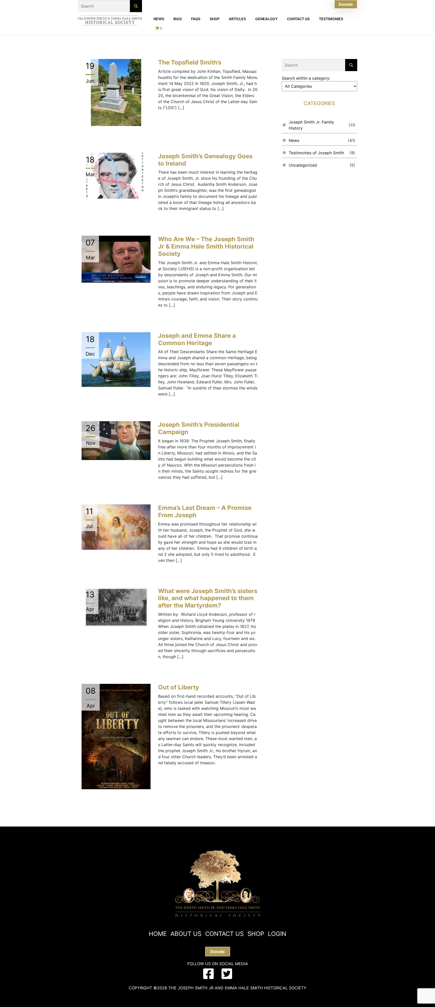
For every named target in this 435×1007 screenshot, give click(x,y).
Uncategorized (303, 165)
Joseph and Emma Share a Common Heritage (197, 339)
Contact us (224, 933)
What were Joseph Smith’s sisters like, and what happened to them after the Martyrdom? (207, 598)
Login (277, 933)
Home (158, 933)
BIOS (177, 19)
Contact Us (298, 19)
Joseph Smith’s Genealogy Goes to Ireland (205, 159)
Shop (215, 19)
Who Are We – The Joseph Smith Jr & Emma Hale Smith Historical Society (206, 246)
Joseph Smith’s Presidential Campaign (198, 428)
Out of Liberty (178, 687)
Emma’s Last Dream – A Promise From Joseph (204, 511)
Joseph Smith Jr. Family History (311, 125)
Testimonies (331, 19)
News (159, 19)
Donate (346, 4)
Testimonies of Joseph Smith (316, 152)
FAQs (195, 19)
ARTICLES (237, 19)
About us (185, 933)
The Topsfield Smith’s (189, 62)
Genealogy (266, 19)
